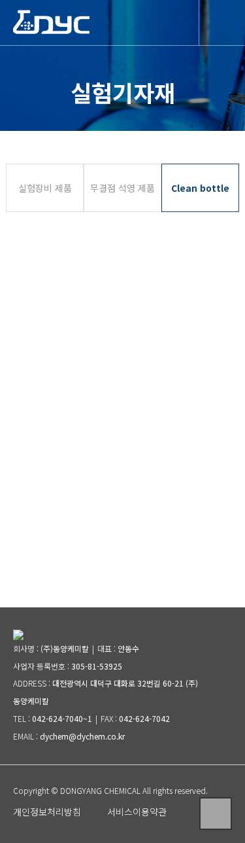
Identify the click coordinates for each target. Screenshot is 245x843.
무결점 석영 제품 (122, 187)
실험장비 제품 (45, 187)
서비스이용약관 (137, 811)
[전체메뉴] (222, 21)
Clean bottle (200, 187)
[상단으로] (215, 813)
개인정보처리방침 (47, 811)
